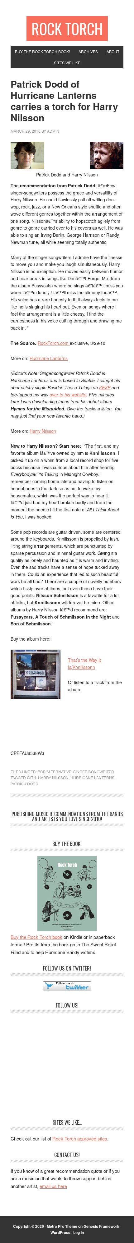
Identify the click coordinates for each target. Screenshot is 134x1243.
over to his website (68, 394)
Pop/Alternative (54, 771)
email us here (53, 1186)
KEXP (104, 387)
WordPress (60, 1232)
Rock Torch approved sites (79, 1138)
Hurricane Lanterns (49, 358)
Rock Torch (67, 28)
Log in (78, 1232)
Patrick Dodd (24, 783)
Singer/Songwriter (93, 771)
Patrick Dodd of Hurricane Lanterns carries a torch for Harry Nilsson (64, 100)
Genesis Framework (101, 1226)
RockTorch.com (54, 343)
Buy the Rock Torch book (36, 937)
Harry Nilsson (43, 431)
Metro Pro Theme (62, 1226)
